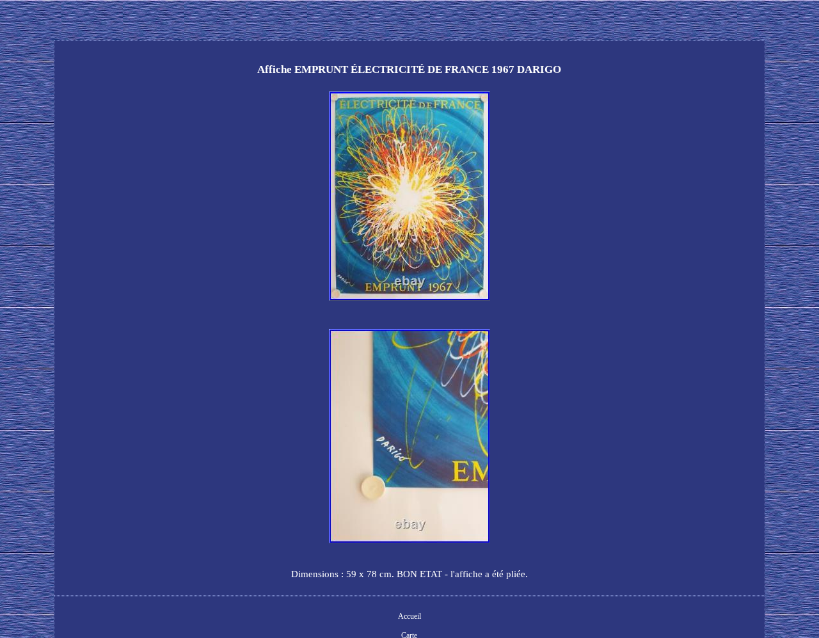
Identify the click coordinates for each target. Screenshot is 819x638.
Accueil (409, 616)
